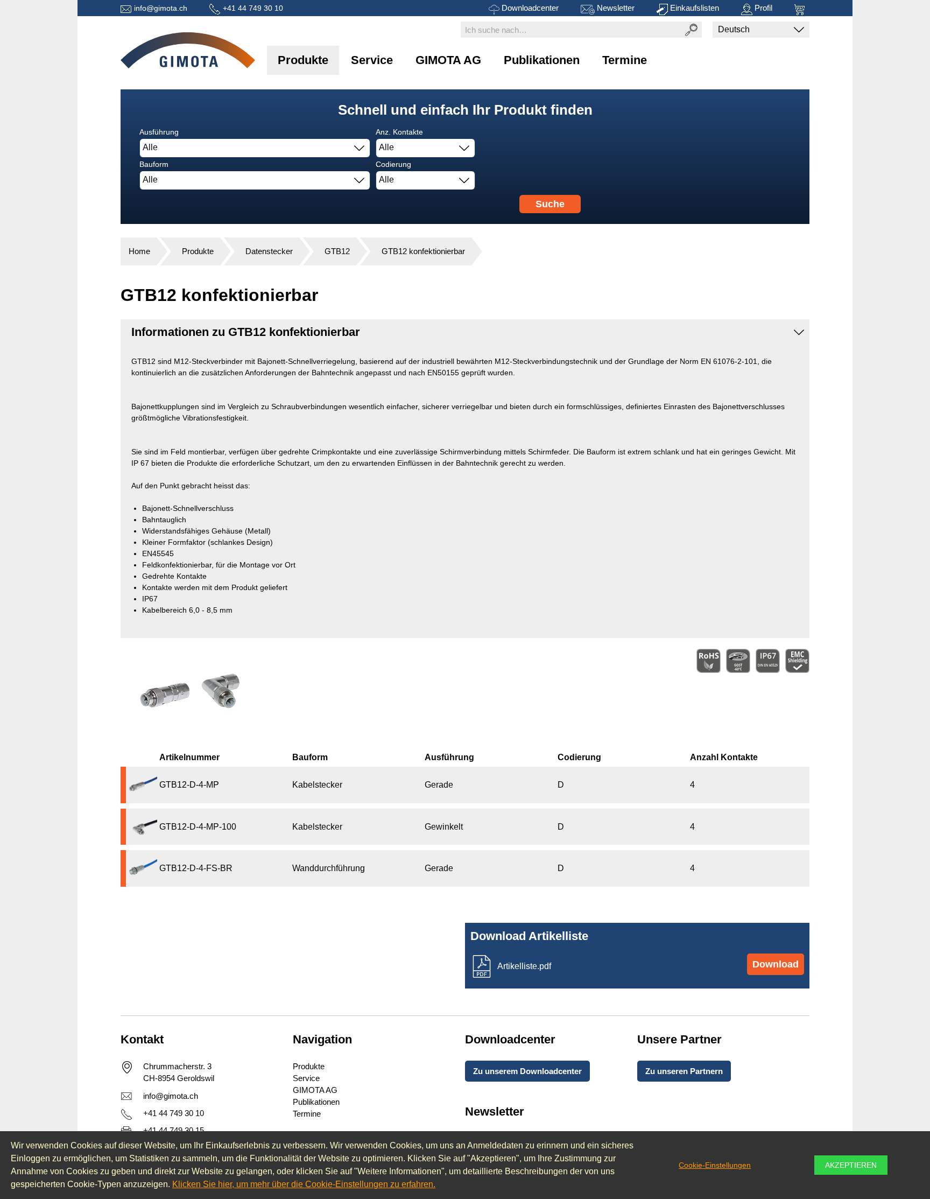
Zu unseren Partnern (684, 1071)
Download (775, 964)
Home (139, 251)
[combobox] (254, 148)
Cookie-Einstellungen (715, 1165)
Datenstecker (269, 251)
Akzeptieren (851, 1165)
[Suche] (691, 30)
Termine (624, 60)
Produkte (303, 60)
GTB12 (337, 251)
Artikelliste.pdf (524, 966)
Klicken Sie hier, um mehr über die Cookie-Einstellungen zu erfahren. (303, 1184)
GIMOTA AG (448, 60)
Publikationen (542, 60)
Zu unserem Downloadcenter (527, 1071)
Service (372, 60)
